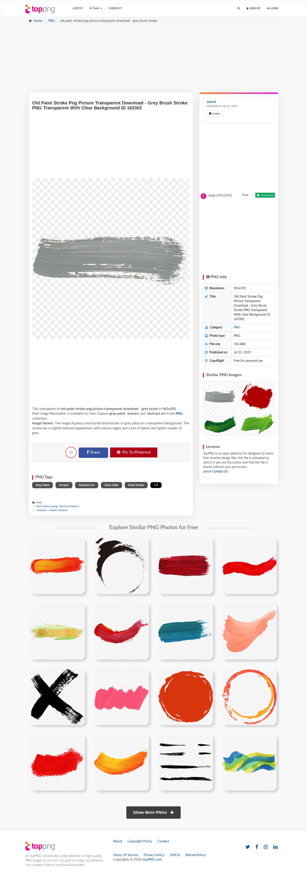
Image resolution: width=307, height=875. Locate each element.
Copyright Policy (139, 841)
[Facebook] (256, 847)
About (117, 841)
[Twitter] (247, 847)
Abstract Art (87, 485)
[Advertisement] (153, 61)
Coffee (215, 113)
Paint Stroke (136, 485)
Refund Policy (195, 855)
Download (267, 195)
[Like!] (71, 452)
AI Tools (94, 8)
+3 (156, 485)
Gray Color (111, 485)
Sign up (254, 8)
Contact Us (220, 471)
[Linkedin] (275, 847)
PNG (51, 21)
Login (273, 8)
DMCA (175, 855)
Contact (115, 8)
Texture (64, 485)
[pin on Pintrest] (79, 543)
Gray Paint (42, 485)
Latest (78, 8)
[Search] (238, 8)
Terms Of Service (125, 855)
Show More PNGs (150, 812)
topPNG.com (152, 859)
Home (37, 21)
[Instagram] (266, 847)
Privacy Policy (154, 855)
